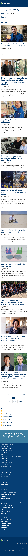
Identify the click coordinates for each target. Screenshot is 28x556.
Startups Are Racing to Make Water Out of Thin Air (13, 231)
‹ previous (14, 394)
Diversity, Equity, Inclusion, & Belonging (11, 502)
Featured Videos (7, 422)
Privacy (24, 549)
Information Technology (7, 507)
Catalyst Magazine (8, 416)
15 (10, 398)
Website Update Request (7, 515)
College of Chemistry (10, 9)
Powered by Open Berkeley (20, 543)
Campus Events (5, 525)
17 (17, 398)
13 (24, 395)
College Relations (5, 498)
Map (2, 454)
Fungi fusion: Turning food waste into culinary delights (13, 45)
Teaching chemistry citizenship (9, 121)
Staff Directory (5, 513)
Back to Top (24, 554)
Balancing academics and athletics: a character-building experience (14, 192)
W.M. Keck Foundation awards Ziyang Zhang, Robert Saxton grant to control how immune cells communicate (13, 375)
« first (8, 394)
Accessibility (23, 545)
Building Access (5, 496)
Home (2, 13)
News (7, 13)
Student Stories (7, 425)
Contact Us (4, 500)
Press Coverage (7, 414)
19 (25, 398)
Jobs (2, 509)
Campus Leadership (6, 523)
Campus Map (4, 527)
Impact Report (7, 419)
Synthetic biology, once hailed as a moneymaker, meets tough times (14, 158)
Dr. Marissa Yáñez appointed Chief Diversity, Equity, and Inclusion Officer (13, 338)
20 (10, 402)
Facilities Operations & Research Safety (11, 503)
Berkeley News (5, 521)
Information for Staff (6, 505)
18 (21, 398)
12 (21, 395)
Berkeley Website (6, 519)
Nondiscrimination (22, 547)
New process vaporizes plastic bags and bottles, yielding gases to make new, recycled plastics (14, 81)
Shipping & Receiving (6, 511)
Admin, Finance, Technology (8, 494)
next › (15, 401)
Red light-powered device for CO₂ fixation (13, 265)
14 (6, 398)
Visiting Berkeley (6, 529)
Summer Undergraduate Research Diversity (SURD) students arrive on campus (12, 302)
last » (21, 401)
